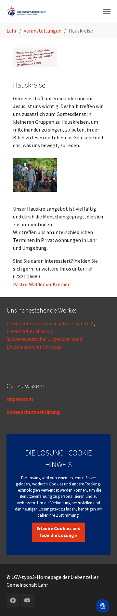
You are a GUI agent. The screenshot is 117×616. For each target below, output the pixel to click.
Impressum (19, 399)
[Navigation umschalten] (106, 11)
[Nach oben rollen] (102, 588)
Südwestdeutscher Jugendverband (44, 339)
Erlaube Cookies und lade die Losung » (58, 532)
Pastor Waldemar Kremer (41, 284)
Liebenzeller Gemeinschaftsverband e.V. (50, 323)
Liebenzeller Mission (29, 331)
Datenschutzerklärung (33, 412)
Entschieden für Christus (33, 346)
